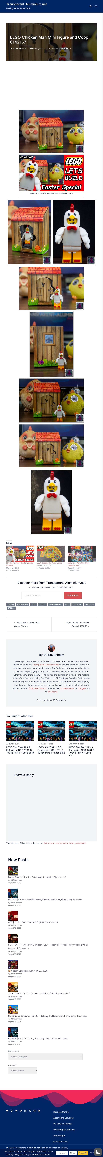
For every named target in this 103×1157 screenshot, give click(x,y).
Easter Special (55, 605)
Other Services (60, 1141)
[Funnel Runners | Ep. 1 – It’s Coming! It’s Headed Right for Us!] (13, 870)
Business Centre (61, 1112)
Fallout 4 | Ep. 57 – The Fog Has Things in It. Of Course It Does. (38, 1038)
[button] (98, 1152)
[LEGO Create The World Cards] (51, 554)
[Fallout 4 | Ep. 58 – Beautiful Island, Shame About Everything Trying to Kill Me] (13, 893)
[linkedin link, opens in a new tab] (39, 1110)
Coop (34, 605)
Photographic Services (64, 1129)
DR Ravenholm (20, 49)
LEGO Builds (52, 49)
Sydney (64, 1147)
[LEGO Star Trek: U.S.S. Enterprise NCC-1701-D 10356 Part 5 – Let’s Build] (51, 731)
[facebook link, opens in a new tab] (34, 1110)
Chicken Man (22, 605)
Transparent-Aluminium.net (26, 4)
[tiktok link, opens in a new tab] (21, 1110)
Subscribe (73, 595)
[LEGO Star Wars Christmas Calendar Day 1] (82, 554)
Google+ (82, 688)
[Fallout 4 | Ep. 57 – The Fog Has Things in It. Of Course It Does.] (13, 1032)
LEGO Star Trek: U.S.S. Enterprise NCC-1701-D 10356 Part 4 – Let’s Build (82, 751)
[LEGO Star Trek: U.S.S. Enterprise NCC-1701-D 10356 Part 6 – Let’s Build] (20, 731)
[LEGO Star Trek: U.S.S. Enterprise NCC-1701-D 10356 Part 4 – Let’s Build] (83, 731)
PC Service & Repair (62, 1123)
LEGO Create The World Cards (49, 563)
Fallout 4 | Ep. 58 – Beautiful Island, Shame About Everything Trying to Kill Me (45, 899)
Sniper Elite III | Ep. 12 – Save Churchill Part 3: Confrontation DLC (39, 993)
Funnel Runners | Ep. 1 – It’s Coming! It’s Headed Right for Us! (37, 877)
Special (11, 608)
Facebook (53, 691)
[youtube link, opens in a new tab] (7, 1110)
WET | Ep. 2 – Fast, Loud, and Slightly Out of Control (33, 922)
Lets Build (77, 605)
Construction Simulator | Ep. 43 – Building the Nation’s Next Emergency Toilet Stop (47, 1016)
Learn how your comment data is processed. (65, 843)
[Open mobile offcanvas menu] (96, 6)
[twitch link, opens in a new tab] (12, 1110)
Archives (12, 1065)
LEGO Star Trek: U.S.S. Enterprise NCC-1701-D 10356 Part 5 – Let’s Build (51, 750)
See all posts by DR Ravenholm (51, 700)
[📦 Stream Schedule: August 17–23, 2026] (13, 964)
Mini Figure (89, 605)
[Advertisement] (51, 82)
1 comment (66, 49)
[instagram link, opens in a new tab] (25, 1110)
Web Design (59, 1135)
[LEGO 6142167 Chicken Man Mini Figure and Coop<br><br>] (51, 173)
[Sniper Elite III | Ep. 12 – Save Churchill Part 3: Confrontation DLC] (13, 987)
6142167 (11, 605)
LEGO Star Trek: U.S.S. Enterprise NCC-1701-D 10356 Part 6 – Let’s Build (20, 750)
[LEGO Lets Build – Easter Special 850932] (20, 554)
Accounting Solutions (63, 1118)
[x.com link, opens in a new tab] (30, 1110)
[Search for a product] (91, 6)
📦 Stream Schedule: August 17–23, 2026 (27, 971)
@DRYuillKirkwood (37, 688)
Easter (42, 605)
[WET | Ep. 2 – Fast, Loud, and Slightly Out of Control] (13, 916)
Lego (67, 605)
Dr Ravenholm (67, 688)
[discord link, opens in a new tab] (16, 1110)
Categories (13, 1051)
